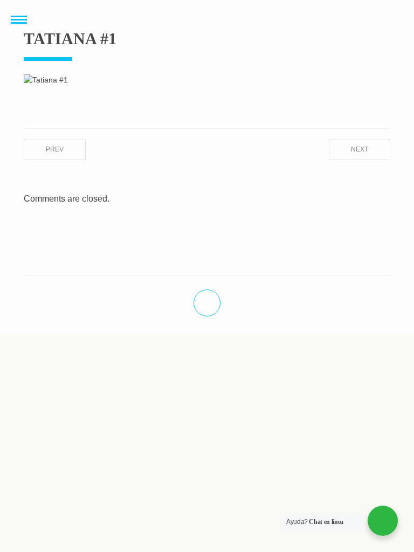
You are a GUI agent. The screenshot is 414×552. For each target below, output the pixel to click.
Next (359, 149)
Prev (55, 149)
